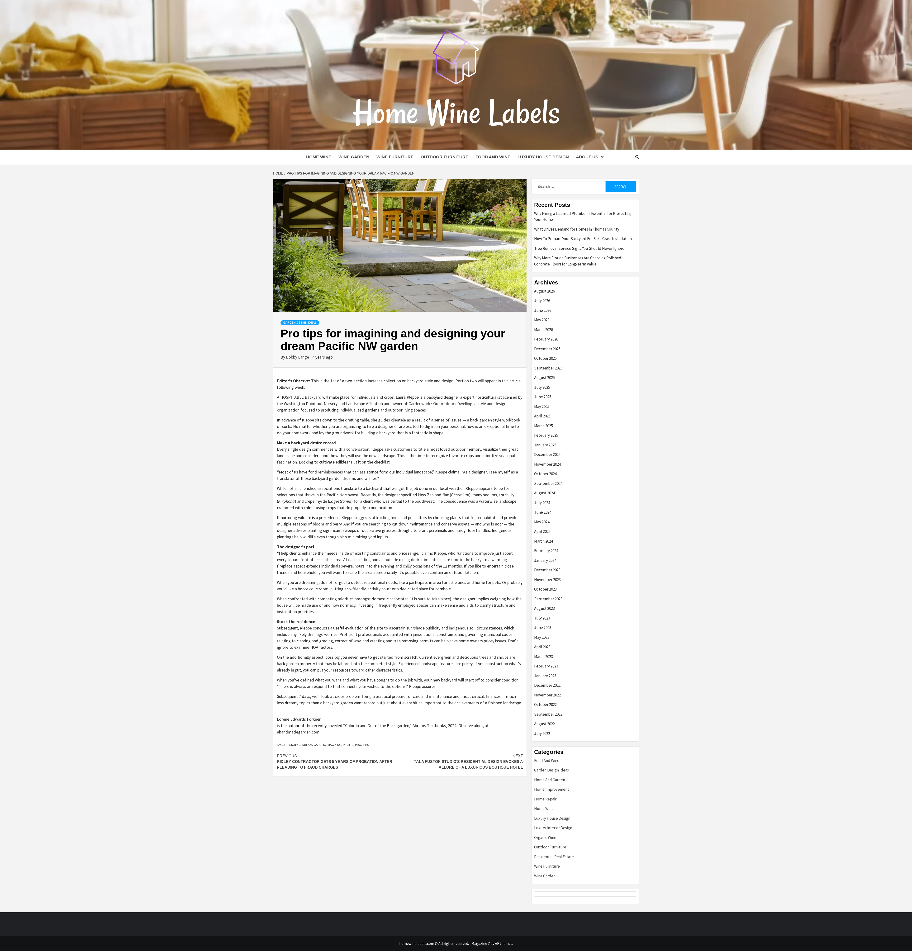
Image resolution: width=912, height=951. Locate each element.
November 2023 (547, 579)
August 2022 (544, 723)
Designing (293, 745)
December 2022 (547, 685)
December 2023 (547, 569)
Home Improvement (551, 789)
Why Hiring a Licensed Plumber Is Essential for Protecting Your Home (583, 216)
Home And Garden (549, 779)
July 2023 (542, 618)
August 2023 (544, 608)
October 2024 (545, 473)
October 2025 (545, 358)
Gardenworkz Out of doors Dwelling (440, 403)
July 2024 (542, 502)
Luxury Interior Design (553, 827)
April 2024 (542, 531)
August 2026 (544, 291)
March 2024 (543, 541)
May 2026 (541, 319)
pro (358, 745)
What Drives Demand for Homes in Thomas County (576, 229)
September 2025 (548, 368)
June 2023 (542, 627)
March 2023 (543, 656)
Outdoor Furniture (444, 157)
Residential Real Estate (554, 856)
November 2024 (547, 464)
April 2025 (542, 416)
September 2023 (548, 598)
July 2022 (542, 733)
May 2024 (541, 522)
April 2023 (542, 646)
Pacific (348, 745)
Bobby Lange (298, 357)
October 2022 (545, 704)
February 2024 (546, 550)
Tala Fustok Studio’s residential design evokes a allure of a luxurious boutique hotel (468, 761)
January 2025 (545, 445)
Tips (366, 745)
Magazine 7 (480, 943)
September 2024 (548, 483)
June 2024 (542, 512)
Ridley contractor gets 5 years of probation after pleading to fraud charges (334, 761)
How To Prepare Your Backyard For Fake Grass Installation (583, 238)
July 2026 (542, 300)
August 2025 (544, 377)
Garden (319, 745)
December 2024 (547, 454)
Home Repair (545, 799)
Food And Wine (492, 157)
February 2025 (546, 435)
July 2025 (542, 387)
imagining (334, 745)
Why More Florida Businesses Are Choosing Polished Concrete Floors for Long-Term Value (577, 261)
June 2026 (542, 310)
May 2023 (541, 637)
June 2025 (542, 396)
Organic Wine (545, 837)
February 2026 (546, 339)
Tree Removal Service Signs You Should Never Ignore (579, 248)
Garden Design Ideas (300, 322)
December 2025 (547, 348)
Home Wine (318, 157)
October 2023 (545, 589)
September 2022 (548, 714)
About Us (587, 157)
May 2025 (541, 406)
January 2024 (545, 560)
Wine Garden (353, 157)
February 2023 (546, 666)
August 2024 (544, 493)
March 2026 (543, 329)
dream (307, 745)
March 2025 (543, 425)
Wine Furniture (394, 157)
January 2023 (545, 675)
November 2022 (547, 695)
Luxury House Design (543, 157)
